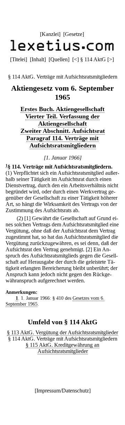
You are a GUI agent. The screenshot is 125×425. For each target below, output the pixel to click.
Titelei (18, 59)
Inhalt (38, 59)
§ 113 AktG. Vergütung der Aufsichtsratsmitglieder (62, 332)
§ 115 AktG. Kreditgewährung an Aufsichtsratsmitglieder (62, 348)
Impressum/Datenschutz (62, 391)
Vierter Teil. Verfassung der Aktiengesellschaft (62, 120)
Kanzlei (50, 34)
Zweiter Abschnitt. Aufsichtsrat (62, 130)
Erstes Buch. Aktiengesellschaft (62, 109)
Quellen (59, 59)
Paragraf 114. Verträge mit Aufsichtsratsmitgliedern (62, 142)
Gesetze (73, 34)
